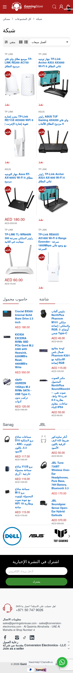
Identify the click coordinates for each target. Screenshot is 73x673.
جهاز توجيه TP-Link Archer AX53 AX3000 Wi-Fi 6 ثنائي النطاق (51, 62)
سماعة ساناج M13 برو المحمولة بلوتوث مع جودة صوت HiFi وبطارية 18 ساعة (24, 498)
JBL (42, 424)
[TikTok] (24, 638)
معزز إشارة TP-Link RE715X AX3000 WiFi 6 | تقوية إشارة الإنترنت (19, 120)
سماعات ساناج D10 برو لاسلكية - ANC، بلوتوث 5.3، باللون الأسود (24, 444)
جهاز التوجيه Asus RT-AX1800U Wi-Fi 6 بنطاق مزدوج (19, 177)
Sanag (8, 424)
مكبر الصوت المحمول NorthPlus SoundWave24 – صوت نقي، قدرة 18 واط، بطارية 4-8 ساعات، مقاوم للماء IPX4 (60, 392)
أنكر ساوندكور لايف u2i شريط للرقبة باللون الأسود (60, 442)
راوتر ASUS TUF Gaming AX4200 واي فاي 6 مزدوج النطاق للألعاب (53, 120)
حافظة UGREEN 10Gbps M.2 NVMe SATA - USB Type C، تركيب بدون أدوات (23, 390)
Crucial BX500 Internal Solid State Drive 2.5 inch (24, 316)
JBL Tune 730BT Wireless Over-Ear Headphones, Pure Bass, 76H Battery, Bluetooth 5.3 (60, 475)
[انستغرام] (17, 637)
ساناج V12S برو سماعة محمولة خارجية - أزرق (24, 470)
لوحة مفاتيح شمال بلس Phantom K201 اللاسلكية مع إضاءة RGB (60, 355)
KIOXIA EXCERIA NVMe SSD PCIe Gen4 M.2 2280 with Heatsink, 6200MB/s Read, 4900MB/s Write (24, 351)
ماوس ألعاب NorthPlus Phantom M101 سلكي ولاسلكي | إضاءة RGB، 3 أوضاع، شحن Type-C (60, 322)
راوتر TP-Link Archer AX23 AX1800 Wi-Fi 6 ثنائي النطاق (51, 177)
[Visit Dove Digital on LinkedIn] (32, 637)
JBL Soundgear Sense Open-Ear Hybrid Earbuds (59, 508)
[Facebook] (5, 637)
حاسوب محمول (15, 299)
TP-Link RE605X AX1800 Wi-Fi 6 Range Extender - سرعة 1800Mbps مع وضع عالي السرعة (52, 241)
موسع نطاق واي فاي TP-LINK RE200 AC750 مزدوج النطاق (18, 62)
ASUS (41, 111)
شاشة (44, 299)
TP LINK (9, 54)
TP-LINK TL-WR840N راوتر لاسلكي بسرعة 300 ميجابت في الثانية (19, 237)
